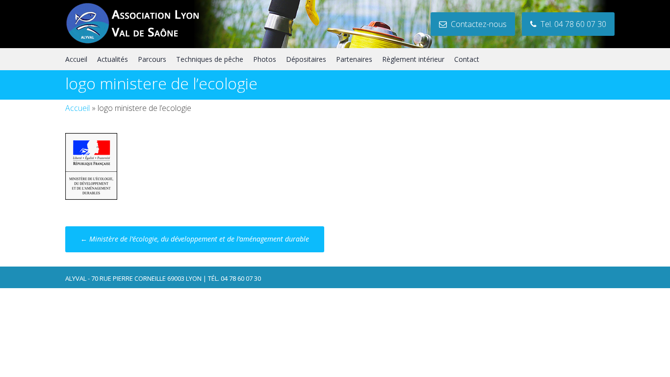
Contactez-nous (477, 24)
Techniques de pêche (209, 59)
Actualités (112, 59)
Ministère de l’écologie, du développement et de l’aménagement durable (194, 238)
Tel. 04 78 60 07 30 (571, 24)
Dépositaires (306, 59)
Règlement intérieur (413, 59)
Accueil (76, 59)
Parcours (152, 59)
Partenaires (354, 59)
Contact (466, 59)
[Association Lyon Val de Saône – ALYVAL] (141, 42)
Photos (264, 59)
